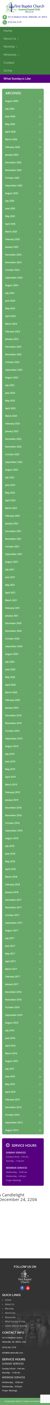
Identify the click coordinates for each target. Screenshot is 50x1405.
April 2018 (10, 869)
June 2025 (10, 208)
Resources (10, 1317)
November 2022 (13, 446)
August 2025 (11, 193)
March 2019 (11, 784)
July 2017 (9, 938)
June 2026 (10, 116)
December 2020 (13, 623)
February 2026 (12, 147)
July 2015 (9, 1068)
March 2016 (11, 1053)
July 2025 (9, 200)
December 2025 (13, 162)
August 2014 (11, 1130)
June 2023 (10, 393)
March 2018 (11, 876)
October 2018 (12, 823)
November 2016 (13, 999)
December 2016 (13, 992)
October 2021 (12, 546)
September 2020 (13, 646)
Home (7, 30)
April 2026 (10, 131)
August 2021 (11, 561)
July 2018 (9, 846)
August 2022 (11, 469)
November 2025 (13, 170)
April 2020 (10, 684)
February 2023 (12, 423)
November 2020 (13, 631)
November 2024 (13, 262)
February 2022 (12, 515)
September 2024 (13, 277)
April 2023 (10, 408)
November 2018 (13, 815)
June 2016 (10, 1038)
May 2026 (10, 124)
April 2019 (10, 776)
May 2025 (10, 216)
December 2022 (13, 439)
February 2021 (12, 608)
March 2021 (11, 600)
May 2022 (10, 492)
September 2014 (13, 1122)
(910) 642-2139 (14, 22)
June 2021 (10, 577)
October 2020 (12, 638)
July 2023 (9, 385)
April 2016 (10, 1045)
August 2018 (11, 838)
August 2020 (11, 654)
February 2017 (12, 976)
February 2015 (12, 1099)
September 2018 (13, 830)
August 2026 (11, 101)
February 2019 (12, 792)
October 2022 (12, 454)
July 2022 (9, 477)
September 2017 (13, 922)
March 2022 (11, 508)
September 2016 (13, 1015)
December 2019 (13, 715)
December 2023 (13, 346)
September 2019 (13, 738)
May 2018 (10, 861)
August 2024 (11, 285)
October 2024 (12, 270)
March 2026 (11, 139)
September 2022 (13, 462)
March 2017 (11, 969)
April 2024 (10, 316)
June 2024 (10, 300)
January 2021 (11, 615)
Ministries (9, 54)
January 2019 (11, 800)
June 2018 (10, 853)
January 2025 (11, 247)
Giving (7, 70)
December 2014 (13, 1107)
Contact (8, 62)
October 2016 (12, 1007)
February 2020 (12, 700)
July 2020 (9, 661)
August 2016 (11, 1022)
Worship (9, 46)
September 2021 (13, 554)
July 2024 (9, 293)
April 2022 (10, 500)
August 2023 (11, 377)
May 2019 (10, 769)
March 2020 (11, 692)
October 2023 (12, 362)
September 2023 (13, 369)
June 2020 (10, 669)
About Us (9, 38)
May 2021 (10, 584)
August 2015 (11, 1061)
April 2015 (10, 1091)
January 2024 (11, 339)
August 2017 (11, 930)
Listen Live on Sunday (16, 1325)
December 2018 (13, 807)
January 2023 (11, 431)
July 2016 (9, 1030)
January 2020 (11, 707)
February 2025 (12, 239)
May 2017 (10, 953)
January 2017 (11, 984)
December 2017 (13, 899)
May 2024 (10, 308)
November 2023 (13, 354)
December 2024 (13, 254)
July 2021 (9, 569)
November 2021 (13, 538)
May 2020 (10, 677)
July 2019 (9, 754)
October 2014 (12, 1114)
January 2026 (11, 154)
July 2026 (9, 108)
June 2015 (10, 1076)
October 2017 (12, 915)
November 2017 (13, 907)
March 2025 (11, 231)
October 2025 (12, 177)
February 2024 (12, 331)
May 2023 (10, 400)
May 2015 (10, 1084)
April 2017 (10, 961)
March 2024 (11, 323)
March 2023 (11, 415)
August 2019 (11, 746)
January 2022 (11, 523)
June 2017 (10, 946)
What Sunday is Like (17, 78)
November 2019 (13, 723)
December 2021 (13, 531)
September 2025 (13, 185)
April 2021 (10, 592)
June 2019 (10, 761)
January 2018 (11, 892)
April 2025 (10, 223)
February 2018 (12, 884)
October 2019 (12, 730)
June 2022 (10, 485)
